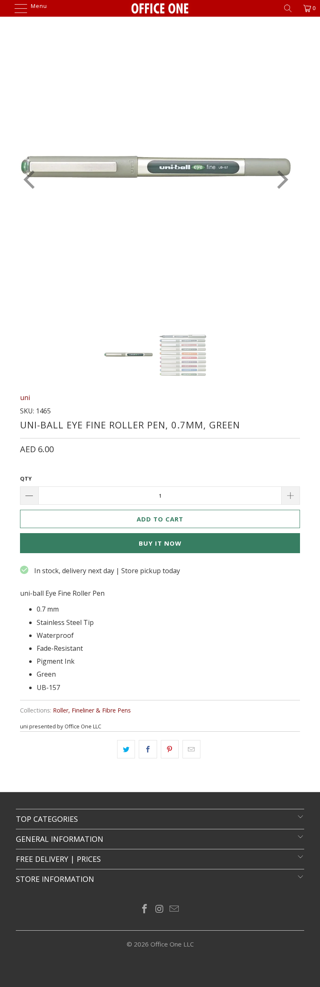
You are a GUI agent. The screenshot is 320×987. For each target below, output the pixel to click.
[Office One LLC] (160, 8)
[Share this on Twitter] (126, 749)
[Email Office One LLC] (174, 909)
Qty (26, 478)
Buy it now (160, 543)
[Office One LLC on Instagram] (159, 909)
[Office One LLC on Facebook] (144, 909)
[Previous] (30, 179)
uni (25, 397)
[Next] (280, 179)
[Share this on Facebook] (148, 749)
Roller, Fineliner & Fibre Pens (92, 710)
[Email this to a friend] (191, 749)
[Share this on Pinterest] (170, 749)
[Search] (290, 8)
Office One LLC (172, 944)
